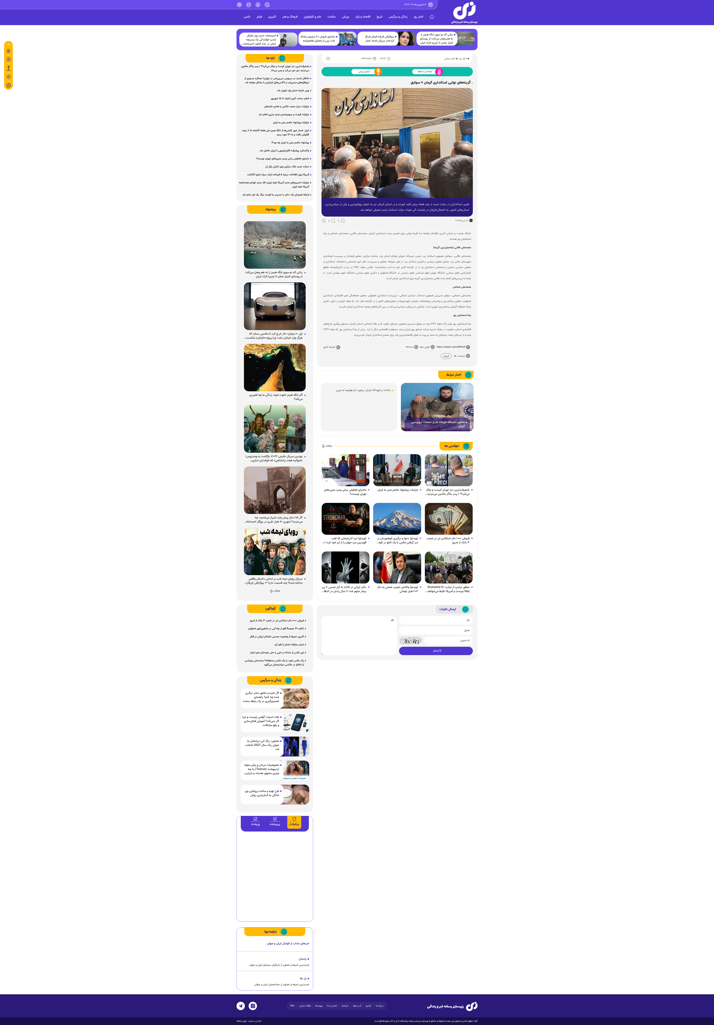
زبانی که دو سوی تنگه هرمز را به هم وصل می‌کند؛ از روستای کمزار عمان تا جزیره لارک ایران (436, 39)
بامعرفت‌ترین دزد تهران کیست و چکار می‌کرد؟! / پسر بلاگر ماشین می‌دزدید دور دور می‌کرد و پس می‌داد (447, 492)
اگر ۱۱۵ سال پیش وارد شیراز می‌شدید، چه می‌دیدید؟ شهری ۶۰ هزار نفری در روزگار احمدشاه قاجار (274, 520)
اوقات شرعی (305, 1006)
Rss (292, 1006)
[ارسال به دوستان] (328, 58)
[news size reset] (333, 220)
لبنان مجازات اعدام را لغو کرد (289, 645)
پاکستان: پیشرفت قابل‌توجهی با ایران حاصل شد (284, 151)
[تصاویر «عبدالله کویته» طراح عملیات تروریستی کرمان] (437, 407)
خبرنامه (345, 1006)
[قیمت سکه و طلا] (8, 51)
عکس (247, 17)
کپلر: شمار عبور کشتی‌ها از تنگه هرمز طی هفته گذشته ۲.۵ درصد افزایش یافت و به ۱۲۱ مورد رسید (275, 133)
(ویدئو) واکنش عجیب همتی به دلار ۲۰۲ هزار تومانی (397, 589)
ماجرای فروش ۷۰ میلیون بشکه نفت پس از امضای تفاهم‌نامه (318, 39)
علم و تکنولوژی (312, 17)
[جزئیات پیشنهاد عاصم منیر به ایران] (397, 470)
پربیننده (275, 824)
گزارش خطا (425, 347)
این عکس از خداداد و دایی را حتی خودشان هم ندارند (277, 653)
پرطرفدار (294, 824)
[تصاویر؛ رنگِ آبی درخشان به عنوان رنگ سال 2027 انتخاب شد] (294, 747)
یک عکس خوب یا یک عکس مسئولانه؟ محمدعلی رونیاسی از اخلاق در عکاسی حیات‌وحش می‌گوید (274, 663)
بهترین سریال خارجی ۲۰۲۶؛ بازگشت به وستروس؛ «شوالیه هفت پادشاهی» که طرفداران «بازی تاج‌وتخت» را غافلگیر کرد (274, 459)
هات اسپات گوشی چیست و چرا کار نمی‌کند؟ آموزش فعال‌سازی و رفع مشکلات (260, 721)
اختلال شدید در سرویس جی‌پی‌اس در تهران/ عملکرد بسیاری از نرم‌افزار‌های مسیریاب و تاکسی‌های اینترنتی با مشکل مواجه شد (277, 80)
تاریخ (379, 17)
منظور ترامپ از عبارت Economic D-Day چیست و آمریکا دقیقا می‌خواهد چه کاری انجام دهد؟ (448, 589)
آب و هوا (357, 1006)
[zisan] (464, 12)
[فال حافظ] (8, 77)
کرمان (446, 356)
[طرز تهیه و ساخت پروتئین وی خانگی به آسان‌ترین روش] (294, 795)
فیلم (259, 17)
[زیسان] (452, 1006)
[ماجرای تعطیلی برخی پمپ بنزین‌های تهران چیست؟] (345, 470)
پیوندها (318, 1006)
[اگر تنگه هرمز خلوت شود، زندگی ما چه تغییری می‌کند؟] (275, 368)
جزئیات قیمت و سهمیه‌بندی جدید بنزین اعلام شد (283, 115)
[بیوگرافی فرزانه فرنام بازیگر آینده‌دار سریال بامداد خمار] (405, 39)
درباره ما (379, 1006)
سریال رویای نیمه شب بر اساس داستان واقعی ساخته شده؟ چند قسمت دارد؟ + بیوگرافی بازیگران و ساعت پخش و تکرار (274, 581)
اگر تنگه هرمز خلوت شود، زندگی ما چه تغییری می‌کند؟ (276, 397)
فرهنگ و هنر (290, 17)
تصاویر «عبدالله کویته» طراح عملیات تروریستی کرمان (438, 424)
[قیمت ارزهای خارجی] (8, 59)
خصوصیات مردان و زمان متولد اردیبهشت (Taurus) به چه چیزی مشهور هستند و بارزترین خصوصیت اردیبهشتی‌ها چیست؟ (261, 769)
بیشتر (329, 446)
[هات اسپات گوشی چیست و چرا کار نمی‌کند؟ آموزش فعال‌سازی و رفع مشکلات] (294, 723)
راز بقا (303, 978)
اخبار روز (418, 17)
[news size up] (323, 220)
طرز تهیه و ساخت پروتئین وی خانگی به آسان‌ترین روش (262, 793)
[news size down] (342, 220)
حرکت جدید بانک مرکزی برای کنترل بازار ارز (287, 167)
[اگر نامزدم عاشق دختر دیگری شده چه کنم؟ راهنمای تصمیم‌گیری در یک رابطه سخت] (294, 699)
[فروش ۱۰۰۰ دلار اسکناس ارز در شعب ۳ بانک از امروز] (449, 519)
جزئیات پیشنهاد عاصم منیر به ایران (397, 490)
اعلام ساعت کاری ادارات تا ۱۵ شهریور (290, 99)
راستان (303, 959)
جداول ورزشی (364, 71)
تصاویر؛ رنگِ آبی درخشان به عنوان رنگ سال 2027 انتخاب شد (262, 745)
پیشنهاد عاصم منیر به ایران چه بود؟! (290, 143)
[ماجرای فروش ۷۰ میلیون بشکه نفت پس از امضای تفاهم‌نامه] (346, 39)
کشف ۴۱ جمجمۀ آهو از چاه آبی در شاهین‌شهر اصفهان (276, 629)
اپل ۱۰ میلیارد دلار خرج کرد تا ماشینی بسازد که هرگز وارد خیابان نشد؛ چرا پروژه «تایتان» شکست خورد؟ (274, 336)
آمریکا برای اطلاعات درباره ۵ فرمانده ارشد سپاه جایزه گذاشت (278, 175)
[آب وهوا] (248, 4)
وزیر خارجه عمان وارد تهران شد (293, 91)
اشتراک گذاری (329, 347)
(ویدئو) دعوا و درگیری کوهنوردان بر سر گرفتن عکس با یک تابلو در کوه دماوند (397, 541)
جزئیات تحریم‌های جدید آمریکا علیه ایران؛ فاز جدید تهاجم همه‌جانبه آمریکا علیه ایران (274, 185)
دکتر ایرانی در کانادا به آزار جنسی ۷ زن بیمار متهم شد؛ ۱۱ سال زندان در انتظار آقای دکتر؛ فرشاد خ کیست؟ (344, 589)
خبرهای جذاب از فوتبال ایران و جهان (288, 943)
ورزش (345, 17)
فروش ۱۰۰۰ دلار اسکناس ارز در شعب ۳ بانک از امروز (448, 541)
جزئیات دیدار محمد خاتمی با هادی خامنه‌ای (286, 107)
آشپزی (272, 17)
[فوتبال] (8, 86)
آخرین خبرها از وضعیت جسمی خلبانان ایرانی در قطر (277, 637)
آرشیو (368, 1006)
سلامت (331, 17)
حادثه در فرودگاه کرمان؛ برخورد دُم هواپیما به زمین (363, 390)
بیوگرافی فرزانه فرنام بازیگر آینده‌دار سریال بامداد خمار (379, 39)
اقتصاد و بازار (362, 17)
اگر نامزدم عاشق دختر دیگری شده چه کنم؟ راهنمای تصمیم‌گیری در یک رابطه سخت (261, 697)
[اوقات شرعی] (258, 4)
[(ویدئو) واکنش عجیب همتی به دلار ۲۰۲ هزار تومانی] (397, 568)
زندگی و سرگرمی (398, 17)
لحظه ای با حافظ (425, 71)
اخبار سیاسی (449, 58)
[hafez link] (239, 4)
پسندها (410, 346)
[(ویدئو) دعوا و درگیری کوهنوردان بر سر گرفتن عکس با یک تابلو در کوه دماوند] (397, 519)
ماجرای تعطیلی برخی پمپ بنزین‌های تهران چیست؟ (345, 492)
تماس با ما (332, 1006)
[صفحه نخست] (432, 16)
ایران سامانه (242, 1021)
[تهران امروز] (8, 68)
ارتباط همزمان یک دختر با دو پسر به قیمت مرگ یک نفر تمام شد (275, 195)
